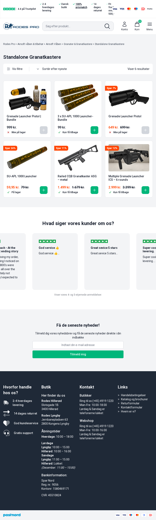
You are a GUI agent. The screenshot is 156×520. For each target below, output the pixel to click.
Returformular (130, 403)
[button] (94, 130)
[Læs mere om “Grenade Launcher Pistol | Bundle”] (44, 130)
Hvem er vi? (128, 411)
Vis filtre (17, 69)
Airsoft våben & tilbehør (30, 44)
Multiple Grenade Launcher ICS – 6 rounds (126, 178)
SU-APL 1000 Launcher (22, 176)
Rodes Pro (9, 44)
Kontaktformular (131, 407)
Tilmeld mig (78, 354)
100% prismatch (81, 6)
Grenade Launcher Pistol (124, 116)
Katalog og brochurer (134, 399)
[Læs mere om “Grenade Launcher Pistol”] (145, 130)
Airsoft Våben (53, 44)
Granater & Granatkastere (78, 44)
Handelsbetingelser (133, 395)
